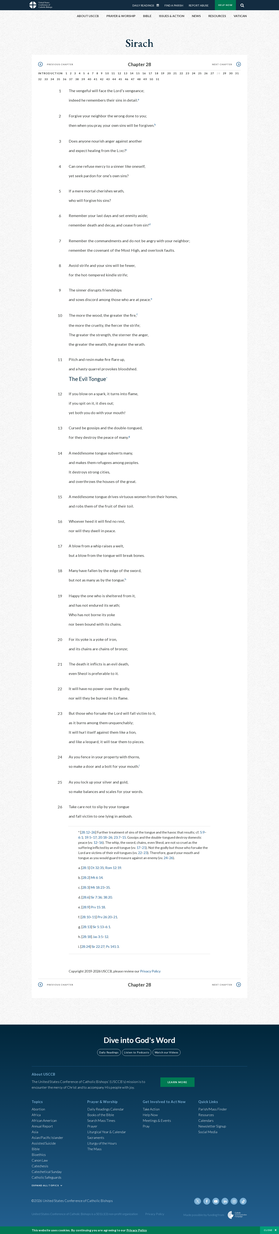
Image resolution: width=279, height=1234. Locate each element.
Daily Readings (143, 5)
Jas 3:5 (98, 937)
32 (40, 79)
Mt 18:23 (97, 887)
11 (113, 73)
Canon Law (40, 1160)
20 (169, 73)
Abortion (38, 1109)
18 (156, 73)
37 (71, 79)
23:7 (117, 837)
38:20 (107, 897)
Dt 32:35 (97, 868)
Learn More (177, 1082)
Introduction (50, 73)
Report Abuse (199, 5)
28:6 (85, 897)
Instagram (234, 1201)
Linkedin (224, 1201)
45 (120, 79)
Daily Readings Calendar (159, 5)
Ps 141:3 (112, 946)
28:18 (86, 937)
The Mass (94, 1149)
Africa (36, 1115)
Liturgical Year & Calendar (106, 1132)
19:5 (87, 837)
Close (268, 1230)
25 (200, 73)
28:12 (85, 832)
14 (132, 73)
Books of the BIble (100, 1115)
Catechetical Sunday (47, 1172)
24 (193, 73)
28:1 (85, 868)
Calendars (206, 1120)
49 (145, 79)
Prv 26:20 (104, 917)
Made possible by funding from (204, 1215)
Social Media (207, 1132)
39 (83, 79)
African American (44, 1120)
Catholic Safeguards (46, 1177)
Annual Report (42, 1126)
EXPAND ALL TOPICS (45, 1185)
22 (181, 73)
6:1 (80, 837)
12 (119, 73)
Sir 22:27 (97, 946)
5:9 (202, 832)
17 (150, 73)
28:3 (85, 887)
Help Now (225, 5)
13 (125, 73)
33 (46, 79)
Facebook (206, 1201)
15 (138, 73)
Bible (36, 1149)
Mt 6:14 (96, 877)
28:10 (86, 917)
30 (231, 73)
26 (206, 73)
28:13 (86, 927)
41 (95, 79)
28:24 (85, 946)
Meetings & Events (157, 1120)
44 (114, 79)
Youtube (215, 1201)
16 (144, 73)
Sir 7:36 (96, 897)
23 (187, 73)
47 (133, 79)
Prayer (92, 1126)
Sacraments (95, 1137)
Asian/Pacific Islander (47, 1137)
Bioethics (39, 1155)
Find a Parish (174, 5)
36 (64, 79)
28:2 (85, 877)
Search (242, 4)
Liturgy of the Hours (102, 1143)
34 (52, 79)
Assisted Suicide (44, 1143)
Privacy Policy (150, 971)
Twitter (197, 1201)
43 (108, 79)
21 (175, 73)
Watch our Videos (166, 1052)
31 (237, 73)
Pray (146, 1126)
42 (102, 79)
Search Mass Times (101, 1120)
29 (224, 73)
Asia (35, 1132)
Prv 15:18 (98, 907)
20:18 (102, 837)
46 (126, 79)
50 (151, 79)
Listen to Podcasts (136, 1052)
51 (157, 79)
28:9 (85, 907)
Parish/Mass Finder (212, 1109)
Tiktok (243, 1201)
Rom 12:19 (113, 868)
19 (163, 73)
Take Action (151, 1109)
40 (89, 79)
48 (139, 79)
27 (212, 73)
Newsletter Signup (212, 1126)
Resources (206, 1115)
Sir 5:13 (98, 927)
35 (58, 79)
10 (107, 73)
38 (77, 79)
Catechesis (40, 1166)
